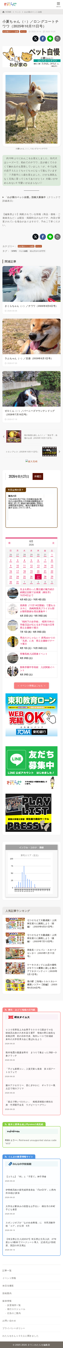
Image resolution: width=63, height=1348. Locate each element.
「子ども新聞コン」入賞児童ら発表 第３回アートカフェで (30, 1070)
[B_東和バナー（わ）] (31, 734)
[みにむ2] (31, 1132)
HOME (8, 11)
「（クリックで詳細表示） (31, 198)
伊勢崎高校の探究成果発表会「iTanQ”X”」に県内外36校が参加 (31, 1191)
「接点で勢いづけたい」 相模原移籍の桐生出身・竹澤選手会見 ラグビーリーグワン (29, 1103)
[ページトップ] (57, 1342)
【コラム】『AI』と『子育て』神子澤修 (26, 1176)
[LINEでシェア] (50, 39)
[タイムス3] (31, 1017)
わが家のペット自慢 (33, 11)
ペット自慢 (23, 251)
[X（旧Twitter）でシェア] (35, 39)
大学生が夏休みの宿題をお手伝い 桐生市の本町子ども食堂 (30, 1208)
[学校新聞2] (31, 1164)
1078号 (14, 251)
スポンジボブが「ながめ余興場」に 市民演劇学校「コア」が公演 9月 (30, 1224)
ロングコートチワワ (37, 251)
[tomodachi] (31, 787)
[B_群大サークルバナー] (28, 830)
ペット (18, 11)
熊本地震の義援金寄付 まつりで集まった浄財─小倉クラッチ (31, 1054)
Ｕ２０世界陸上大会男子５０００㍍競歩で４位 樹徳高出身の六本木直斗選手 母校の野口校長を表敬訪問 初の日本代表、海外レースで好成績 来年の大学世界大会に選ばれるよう (30, 1034)
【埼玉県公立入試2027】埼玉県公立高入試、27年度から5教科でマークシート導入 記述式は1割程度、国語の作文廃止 (31, 1242)
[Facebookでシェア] (43, 39)
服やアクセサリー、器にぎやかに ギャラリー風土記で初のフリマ (30, 1087)
